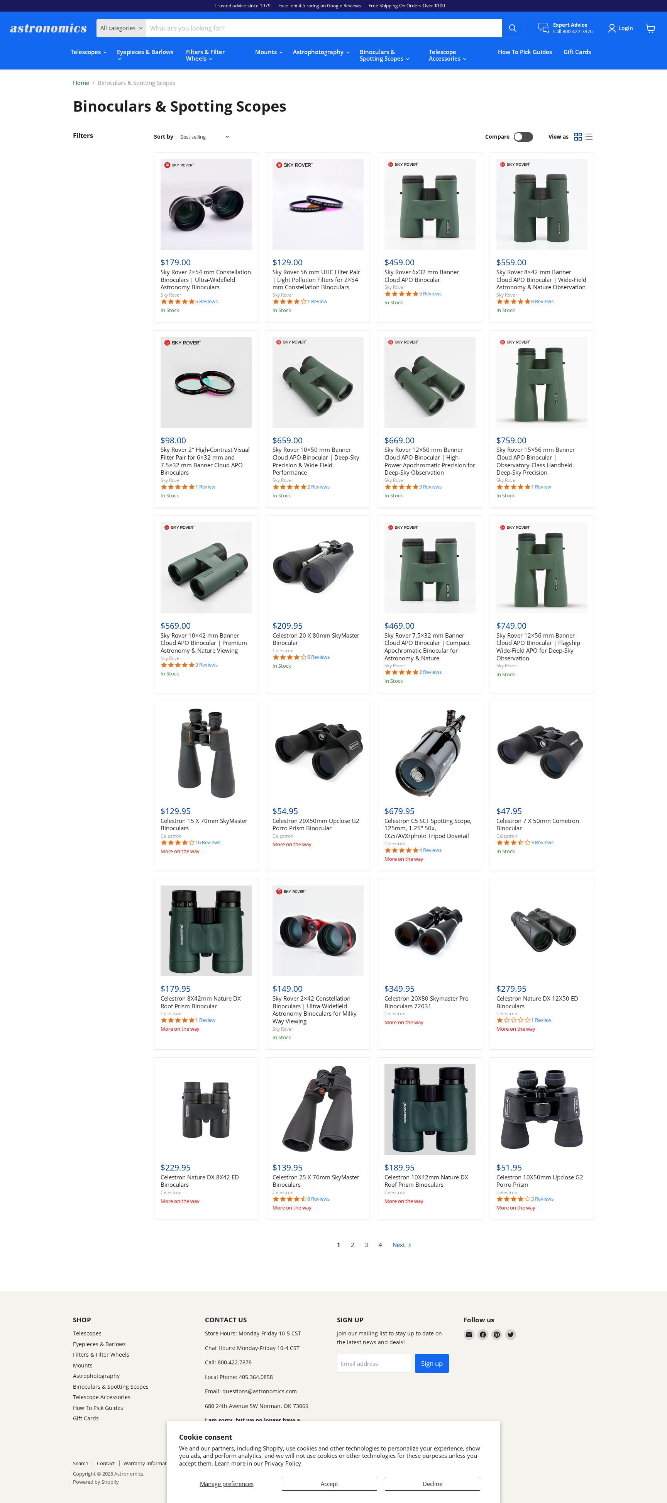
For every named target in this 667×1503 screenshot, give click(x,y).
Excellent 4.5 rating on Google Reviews (319, 5)
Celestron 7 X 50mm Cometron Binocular (537, 824)
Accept (329, 1484)
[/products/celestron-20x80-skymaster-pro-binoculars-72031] (430, 931)
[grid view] (578, 137)
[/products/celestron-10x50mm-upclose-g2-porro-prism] (541, 1109)
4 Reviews (430, 850)
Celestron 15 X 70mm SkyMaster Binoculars (204, 824)
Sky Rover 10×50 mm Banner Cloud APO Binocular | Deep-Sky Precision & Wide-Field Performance (316, 461)
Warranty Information (149, 1463)
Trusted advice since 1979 (243, 5)
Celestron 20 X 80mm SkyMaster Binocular (316, 639)
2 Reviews (318, 486)
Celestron (283, 650)
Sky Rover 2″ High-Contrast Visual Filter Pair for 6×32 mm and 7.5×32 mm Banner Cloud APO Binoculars (205, 461)
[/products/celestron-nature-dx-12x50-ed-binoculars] (541, 931)
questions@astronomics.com (259, 1391)
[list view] (589, 137)
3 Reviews (430, 486)
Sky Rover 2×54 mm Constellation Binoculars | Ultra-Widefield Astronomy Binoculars (206, 279)
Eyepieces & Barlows (145, 52)
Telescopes (86, 52)
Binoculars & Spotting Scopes (382, 55)
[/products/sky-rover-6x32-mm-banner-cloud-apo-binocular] (430, 204)
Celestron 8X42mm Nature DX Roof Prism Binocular (201, 1002)
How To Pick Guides (525, 52)
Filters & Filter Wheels (205, 55)
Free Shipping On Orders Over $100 (407, 5)
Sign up (432, 1363)
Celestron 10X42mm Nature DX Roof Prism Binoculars (426, 1181)
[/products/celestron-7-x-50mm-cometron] (541, 753)
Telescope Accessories (445, 55)
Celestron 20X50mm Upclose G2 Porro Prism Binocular (316, 824)
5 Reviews (430, 293)
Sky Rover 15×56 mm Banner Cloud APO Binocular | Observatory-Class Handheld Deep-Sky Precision (535, 461)
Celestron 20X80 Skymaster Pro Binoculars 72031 (426, 1002)
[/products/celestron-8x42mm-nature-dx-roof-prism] (206, 931)
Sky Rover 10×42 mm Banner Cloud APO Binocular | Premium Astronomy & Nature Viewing (204, 642)
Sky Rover (171, 295)
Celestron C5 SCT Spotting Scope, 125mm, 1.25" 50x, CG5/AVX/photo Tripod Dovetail (428, 828)
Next (399, 1245)
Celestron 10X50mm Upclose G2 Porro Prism (539, 1181)
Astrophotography (319, 52)
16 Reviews (207, 842)
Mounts (266, 52)
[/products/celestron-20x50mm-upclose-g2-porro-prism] (318, 753)
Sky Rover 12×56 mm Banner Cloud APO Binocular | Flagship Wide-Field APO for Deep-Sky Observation (538, 646)
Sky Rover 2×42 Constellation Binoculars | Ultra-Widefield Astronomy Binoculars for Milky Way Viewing (315, 1009)
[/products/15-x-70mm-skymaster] (206, 753)
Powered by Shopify (96, 1481)
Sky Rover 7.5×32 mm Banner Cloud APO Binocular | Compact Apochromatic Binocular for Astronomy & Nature (427, 646)
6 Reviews (206, 301)
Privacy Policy (282, 1463)
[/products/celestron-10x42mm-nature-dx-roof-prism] (430, 1109)
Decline (432, 1484)
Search (80, 1463)
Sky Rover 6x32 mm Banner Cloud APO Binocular (421, 275)
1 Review (317, 301)
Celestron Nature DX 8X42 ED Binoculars (200, 1181)
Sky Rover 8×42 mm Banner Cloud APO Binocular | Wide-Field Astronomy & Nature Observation (541, 279)
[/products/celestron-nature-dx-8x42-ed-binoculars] (206, 1109)
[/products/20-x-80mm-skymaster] (318, 567)
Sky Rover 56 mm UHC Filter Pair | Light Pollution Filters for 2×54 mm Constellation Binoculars (316, 279)
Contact (106, 1463)
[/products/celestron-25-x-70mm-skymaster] (318, 1109)
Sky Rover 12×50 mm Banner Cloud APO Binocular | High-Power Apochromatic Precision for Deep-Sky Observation (429, 461)
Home (81, 83)
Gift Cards (577, 52)
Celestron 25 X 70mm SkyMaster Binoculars (316, 1181)
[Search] (512, 28)
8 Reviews (542, 301)
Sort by (163, 137)
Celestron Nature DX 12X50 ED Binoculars (537, 1002)
